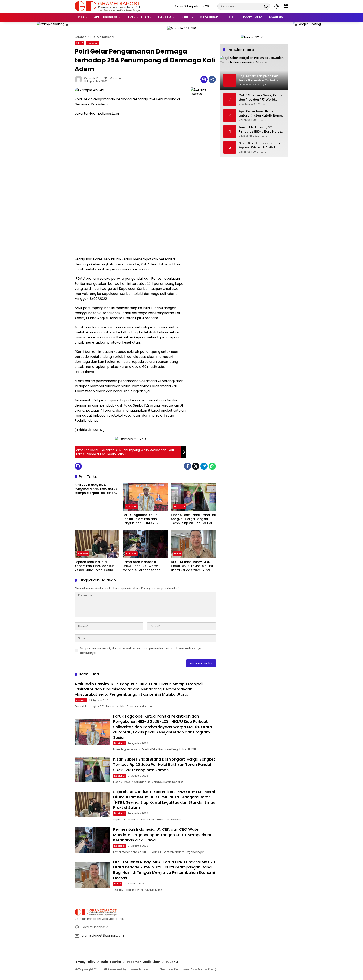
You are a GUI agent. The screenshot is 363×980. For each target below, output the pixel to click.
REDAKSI (172, 962)
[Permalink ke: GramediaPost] (79, 79)
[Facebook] (187, 466)
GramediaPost (92, 78)
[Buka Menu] (285, 6)
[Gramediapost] (107, 6)
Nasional (92, 43)
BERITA (79, 43)
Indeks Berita (111, 962)
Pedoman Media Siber (143, 962)
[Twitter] (195, 466)
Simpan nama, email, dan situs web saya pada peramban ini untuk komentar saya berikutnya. (140, 650)
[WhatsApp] (212, 466)
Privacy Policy (85, 962)
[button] (266, 6)
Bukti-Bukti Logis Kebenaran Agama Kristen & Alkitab (260, 145)
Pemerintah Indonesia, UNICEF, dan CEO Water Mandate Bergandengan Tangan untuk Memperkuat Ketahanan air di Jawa (143, 566)
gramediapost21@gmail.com (103, 935)
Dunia (177, 553)
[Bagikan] (212, 79)
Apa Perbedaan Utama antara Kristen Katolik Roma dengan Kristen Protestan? (260, 113)
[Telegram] (204, 466)
